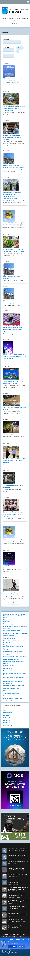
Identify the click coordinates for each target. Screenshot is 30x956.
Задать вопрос (12, 946)
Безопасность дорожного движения (15, 624)
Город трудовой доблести (11, 630)
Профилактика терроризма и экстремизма (12, 682)
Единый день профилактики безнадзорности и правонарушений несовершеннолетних (13, 195)
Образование (7, 668)
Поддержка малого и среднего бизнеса (13, 678)
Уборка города (8, 434)
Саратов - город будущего (11, 688)
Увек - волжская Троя (10, 696)
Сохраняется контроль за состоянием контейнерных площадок (12, 137)
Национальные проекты (11, 659)
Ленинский (6, 720)
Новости (10, 29)
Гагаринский (7, 712)
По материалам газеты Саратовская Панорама (14, 674)
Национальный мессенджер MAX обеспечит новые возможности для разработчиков (15, 356)
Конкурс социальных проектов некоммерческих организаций (13, 645)
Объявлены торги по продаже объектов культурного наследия (14, 302)
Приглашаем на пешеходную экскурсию (13, 486)
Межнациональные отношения (13, 651)
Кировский (6, 717)
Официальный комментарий (12, 671)
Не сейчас (21, 946)
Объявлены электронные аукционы (11, 277)
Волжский (6, 710)
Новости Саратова (9, 665)
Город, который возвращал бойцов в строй (14, 408)
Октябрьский (7, 722)
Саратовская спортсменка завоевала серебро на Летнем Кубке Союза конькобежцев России (13, 328)
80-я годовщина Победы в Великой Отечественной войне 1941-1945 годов (14, 615)
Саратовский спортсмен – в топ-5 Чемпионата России (14, 382)
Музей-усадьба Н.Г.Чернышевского (14, 656)
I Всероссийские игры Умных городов (12, 620)
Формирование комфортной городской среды (12, 699)
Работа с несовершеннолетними (13, 685)
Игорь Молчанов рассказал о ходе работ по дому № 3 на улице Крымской (14, 460)
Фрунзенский (7, 725)
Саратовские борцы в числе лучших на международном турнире (12, 514)
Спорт (5, 690)
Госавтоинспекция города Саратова (15, 633)
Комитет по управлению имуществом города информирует (15, 166)
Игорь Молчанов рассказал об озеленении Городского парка (13, 250)
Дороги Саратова (9, 635)
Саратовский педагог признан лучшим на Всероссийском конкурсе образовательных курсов (14, 594)
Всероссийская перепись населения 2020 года (15, 627)
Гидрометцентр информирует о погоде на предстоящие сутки (14, 224)
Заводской (6, 715)
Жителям (15, 24)
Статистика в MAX (9, 565)
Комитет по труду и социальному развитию (13, 641)
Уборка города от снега (11, 693)
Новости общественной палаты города (13, 662)
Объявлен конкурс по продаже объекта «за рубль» (13, 79)
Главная (3, 29)
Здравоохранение (9, 638)
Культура (6, 649)
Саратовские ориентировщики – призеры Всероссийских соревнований (14, 108)
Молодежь (6, 654)
